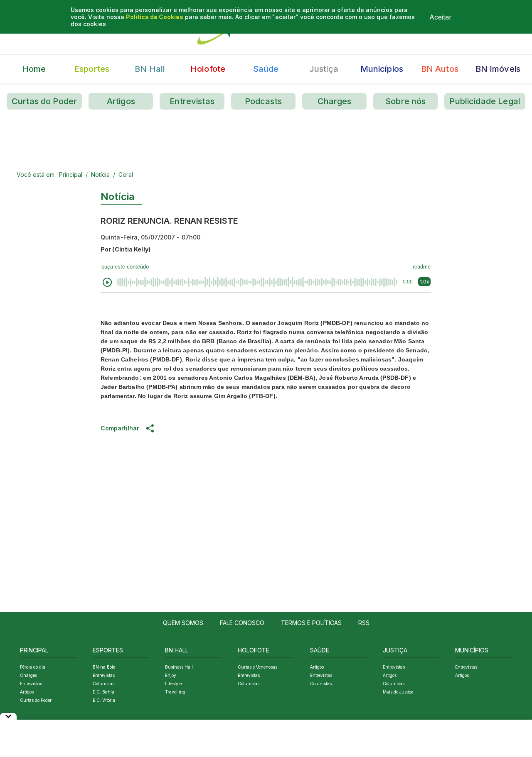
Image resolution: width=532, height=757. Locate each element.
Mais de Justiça (398, 691)
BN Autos (439, 69)
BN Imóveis (498, 69)
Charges (335, 101)
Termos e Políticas (311, 622)
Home (34, 69)
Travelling (175, 691)
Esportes (91, 69)
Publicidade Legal (484, 101)
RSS (363, 622)
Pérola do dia (32, 666)
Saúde (266, 69)
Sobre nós (405, 101)
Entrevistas (192, 101)
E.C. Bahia (103, 691)
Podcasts (263, 101)
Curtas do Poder (44, 101)
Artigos (121, 101)
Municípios (382, 69)
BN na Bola (104, 666)
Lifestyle (173, 683)
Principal (70, 174)
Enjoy (170, 675)
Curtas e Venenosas (257, 666)
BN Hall (150, 69)
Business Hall (179, 666)
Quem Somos (183, 622)
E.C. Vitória (104, 700)
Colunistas (103, 683)
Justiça (323, 69)
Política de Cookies (154, 16)
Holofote (207, 69)
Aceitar (440, 17)
